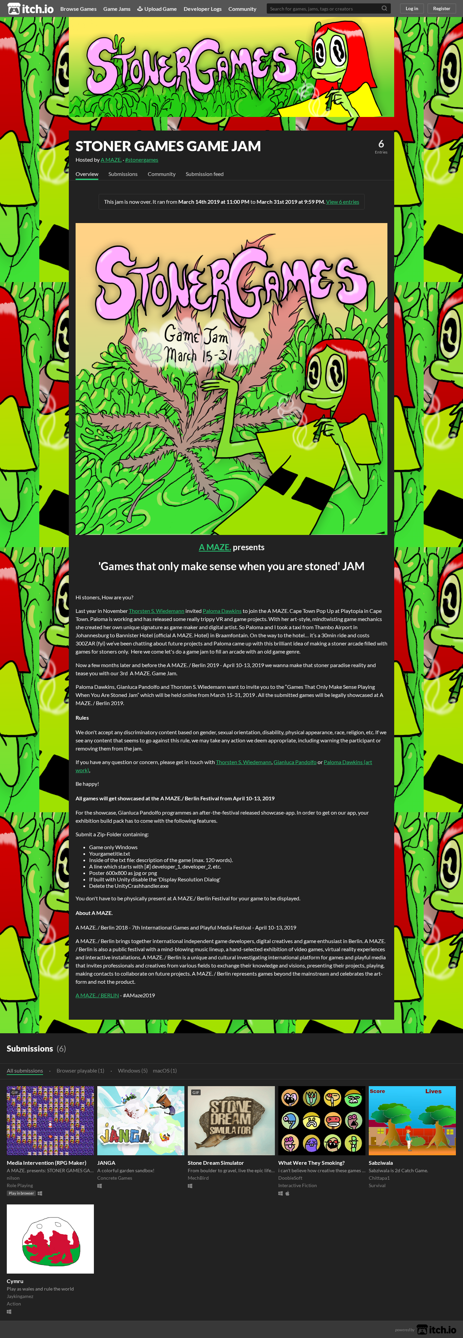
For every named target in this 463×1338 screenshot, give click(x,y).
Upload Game (160, 8)
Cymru (15, 1281)
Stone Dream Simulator (216, 1162)
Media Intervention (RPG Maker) (46, 1162)
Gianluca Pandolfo (295, 762)
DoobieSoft (290, 1178)
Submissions (123, 174)
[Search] (384, 8)
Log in (412, 8)
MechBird (198, 1178)
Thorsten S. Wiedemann (156, 610)
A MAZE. (111, 159)
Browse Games (78, 8)
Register (441, 8)
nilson (13, 1178)
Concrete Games (114, 1178)
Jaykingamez (20, 1296)
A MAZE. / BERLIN (97, 995)
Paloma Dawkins (222, 610)
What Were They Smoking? (311, 1162)
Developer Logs (203, 8)
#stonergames (141, 159)
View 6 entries (342, 201)
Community (242, 8)
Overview (87, 174)
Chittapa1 (379, 1178)
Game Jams (116, 8)
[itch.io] (436, 1328)
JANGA (106, 1162)
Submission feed (205, 174)
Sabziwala (381, 1162)
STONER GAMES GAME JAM (168, 145)
